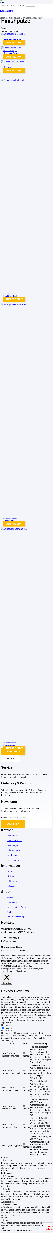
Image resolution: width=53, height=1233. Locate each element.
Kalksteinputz (13, 860)
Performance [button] (6, 1173)
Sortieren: (5, 28)
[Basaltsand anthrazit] (13, 34)
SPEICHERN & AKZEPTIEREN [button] (16, 1230)
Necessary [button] (5, 1025)
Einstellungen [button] (8, 971)
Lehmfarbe (12, 836)
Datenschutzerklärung (16, 907)
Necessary (9, 1028)
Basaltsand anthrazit (12, 39)
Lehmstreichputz (14, 840)
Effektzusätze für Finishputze (10, 37)
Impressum (12, 902)
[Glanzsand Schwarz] (11, 47)
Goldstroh (7, 67)
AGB (9, 912)
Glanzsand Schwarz (11, 53)
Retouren (11, 886)
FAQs (9, 871)
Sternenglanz (9, 745)
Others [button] (4, 1217)
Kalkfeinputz (12, 855)
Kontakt (10, 897)
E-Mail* (4, 817)
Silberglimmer (9, 520)
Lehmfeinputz (13, 845)
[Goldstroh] (12, 61)
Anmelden (13, 824)
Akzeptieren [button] (20, 971)
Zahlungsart (12, 881)
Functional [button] (6, 1157)
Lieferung (11, 876)
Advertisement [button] (7, 1202)
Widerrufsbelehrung (15, 916)
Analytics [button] (5, 1186)
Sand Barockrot (10, 296)
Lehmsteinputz (13, 850)
